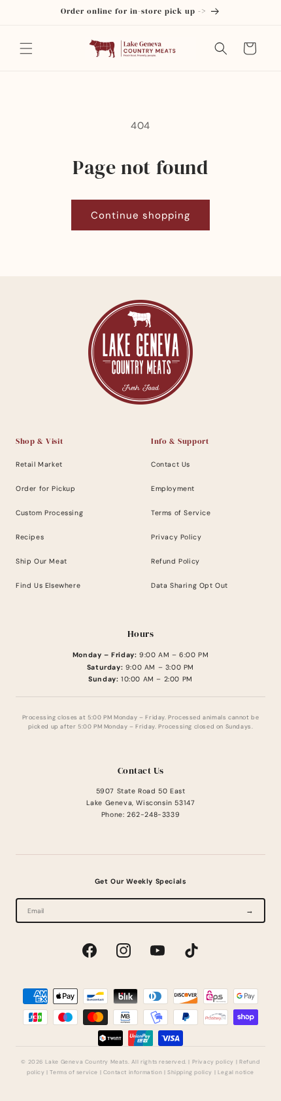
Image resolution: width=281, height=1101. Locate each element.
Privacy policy (213, 1062)
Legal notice (236, 1072)
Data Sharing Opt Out (189, 585)
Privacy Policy (176, 537)
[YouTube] (157, 950)
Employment (173, 488)
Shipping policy (189, 1072)
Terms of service (74, 1072)
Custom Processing (49, 513)
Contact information (132, 1072)
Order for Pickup (46, 488)
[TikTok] (191, 950)
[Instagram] (123, 950)
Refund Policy (175, 561)
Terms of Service (181, 513)
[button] (26, 48)
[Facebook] (89, 950)
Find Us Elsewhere (48, 585)
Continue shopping (140, 215)
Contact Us (170, 464)
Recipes (30, 537)
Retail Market (39, 464)
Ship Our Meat (41, 561)
